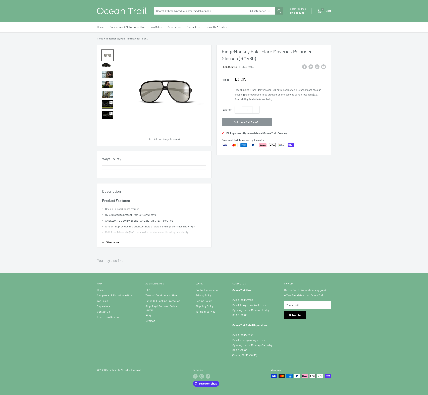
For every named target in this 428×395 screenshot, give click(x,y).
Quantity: (227, 109)
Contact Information (207, 289)
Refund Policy (204, 300)
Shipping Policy (204, 306)
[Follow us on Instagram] (201, 376)
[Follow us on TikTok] (208, 376)
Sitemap (150, 320)
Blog (148, 315)
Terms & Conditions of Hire (161, 295)
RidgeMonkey (229, 66)
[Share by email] (323, 66)
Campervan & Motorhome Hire (127, 27)
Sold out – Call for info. (247, 122)
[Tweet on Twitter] (317, 66)
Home (100, 27)
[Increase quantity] (255, 109)
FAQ (147, 289)
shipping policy (243, 94)
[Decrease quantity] (238, 109)
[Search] (279, 11)
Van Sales (156, 27)
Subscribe (295, 315)
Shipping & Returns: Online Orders (161, 308)
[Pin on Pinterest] (310, 66)
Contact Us (193, 27)
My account (297, 12)
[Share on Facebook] (304, 66)
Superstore (174, 27)
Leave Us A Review (216, 27)
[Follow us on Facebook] (195, 376)
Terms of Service (205, 311)
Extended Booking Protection (162, 300)
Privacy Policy (203, 295)
